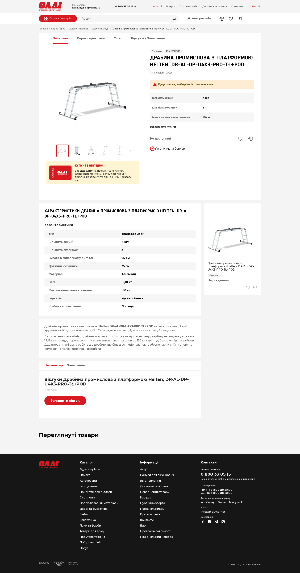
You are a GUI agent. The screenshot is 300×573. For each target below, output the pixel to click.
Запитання (76, 365)
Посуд (84, 548)
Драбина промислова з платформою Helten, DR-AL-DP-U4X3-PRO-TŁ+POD (231, 266)
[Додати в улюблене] (240, 138)
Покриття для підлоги (96, 492)
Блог (143, 525)
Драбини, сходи (100, 29)
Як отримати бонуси (170, 148)
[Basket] (240, 18)
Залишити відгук (163, 72)
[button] (130, 150)
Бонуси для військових (157, 475)
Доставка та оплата (154, 486)
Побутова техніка (92, 537)
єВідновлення (150, 480)
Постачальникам (152, 508)
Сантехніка (88, 520)
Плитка (85, 475)
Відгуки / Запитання (148, 38)
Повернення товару (154, 492)
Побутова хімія (91, 542)
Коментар (54, 365)
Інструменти (89, 486)
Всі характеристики (163, 126)
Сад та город (58, 29)
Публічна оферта (152, 503)
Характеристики (91, 38)
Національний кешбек (156, 537)
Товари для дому (92, 531)
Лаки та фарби (90, 525)
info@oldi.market (213, 511)
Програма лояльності (155, 531)
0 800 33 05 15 (124, 6)
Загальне (60, 38)
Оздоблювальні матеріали (99, 503)
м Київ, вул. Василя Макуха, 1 (221, 502)
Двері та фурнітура (93, 508)
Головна (43, 29)
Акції (143, 469)
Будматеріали (90, 469)
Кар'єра (145, 497)
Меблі (84, 514)
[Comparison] (222, 19)
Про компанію (150, 514)
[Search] (174, 18)
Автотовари (88, 480)
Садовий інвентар (78, 29)
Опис (118, 38)
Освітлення (88, 497)
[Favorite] (231, 19)
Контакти (147, 520)
